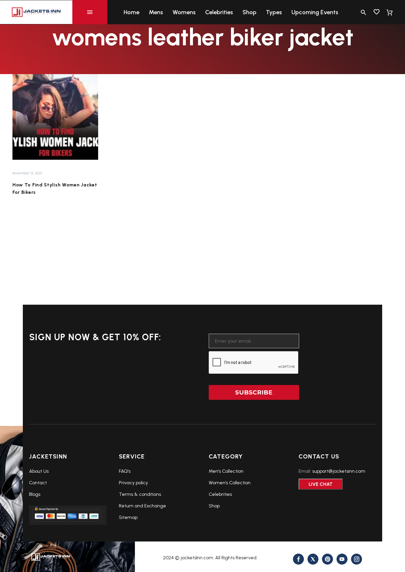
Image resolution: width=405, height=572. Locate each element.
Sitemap (128, 517)
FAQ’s (124, 471)
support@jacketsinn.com (338, 471)
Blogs (34, 494)
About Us (39, 471)
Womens (184, 12)
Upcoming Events (314, 12)
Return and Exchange (142, 506)
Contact (38, 482)
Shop (249, 12)
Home (131, 12)
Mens (156, 12)
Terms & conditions (140, 494)
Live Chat (321, 484)
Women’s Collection (230, 482)
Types (274, 12)
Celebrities (219, 12)
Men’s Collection (226, 471)
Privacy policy (133, 482)
